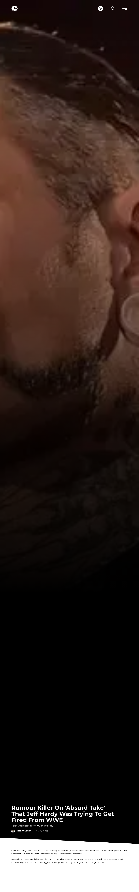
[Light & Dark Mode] (100, 8)
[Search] (112, 8)
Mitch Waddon (23, 831)
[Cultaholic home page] (54, 8)
